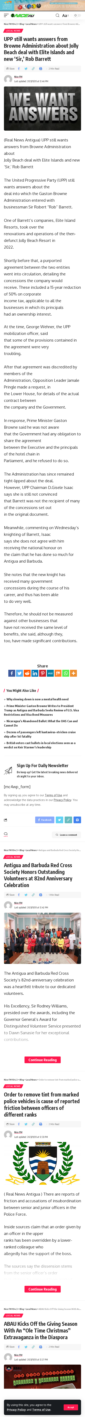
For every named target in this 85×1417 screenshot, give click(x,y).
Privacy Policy (16, 1409)
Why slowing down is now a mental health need (38, 699)
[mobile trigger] (7, 15)
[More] (73, 673)
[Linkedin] (34, 673)
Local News (13, 31)
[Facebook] (11, 673)
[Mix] (58, 673)
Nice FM (18, 76)
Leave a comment (68, 834)
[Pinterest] (42, 673)
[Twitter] (19, 673)
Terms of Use (41, 1409)
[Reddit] (27, 673)
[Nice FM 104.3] (28, 15)
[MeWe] (50, 673)
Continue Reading (42, 1059)
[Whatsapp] (65, 673)
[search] (57, 15)
